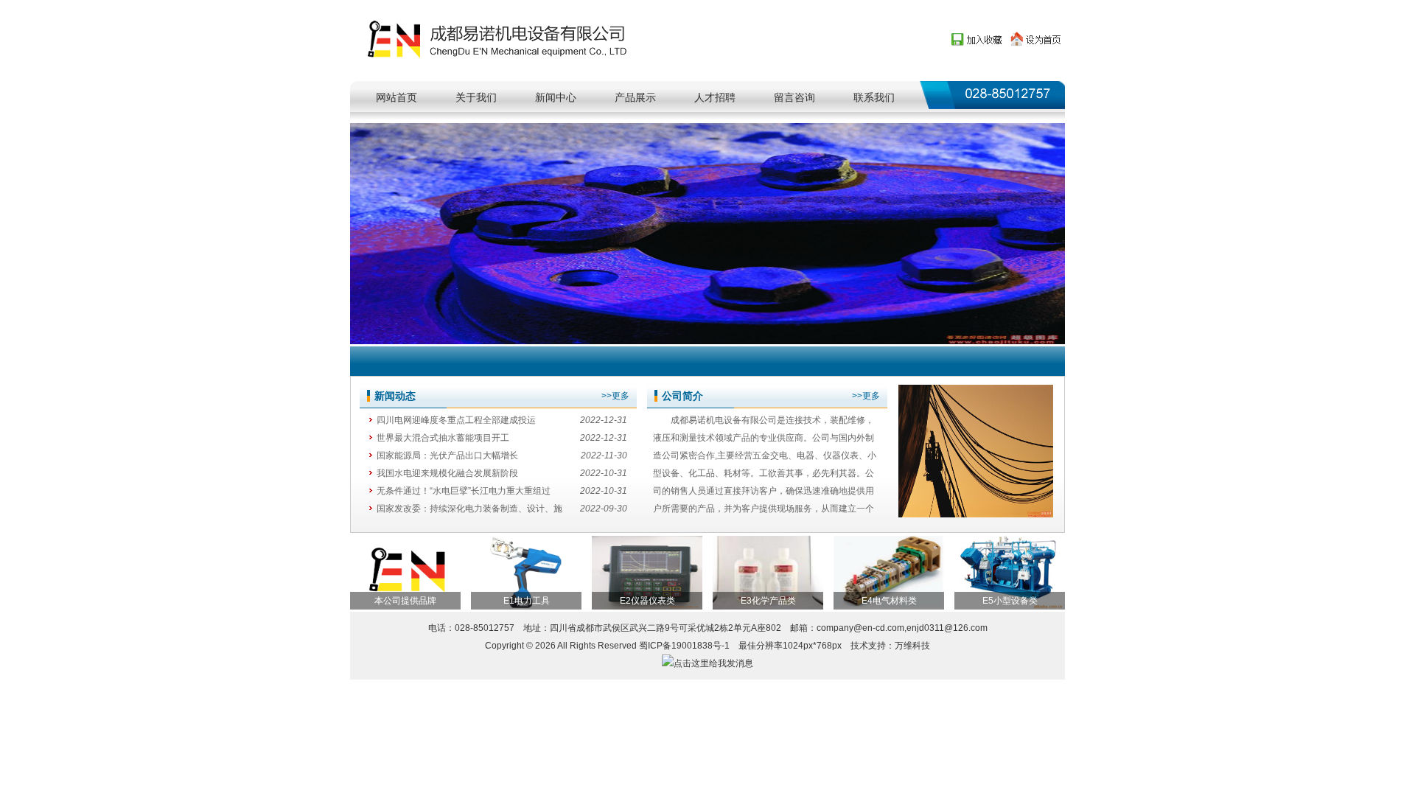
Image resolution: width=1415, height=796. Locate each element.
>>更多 (615, 396)
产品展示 (635, 97)
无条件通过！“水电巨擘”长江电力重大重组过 (464, 491)
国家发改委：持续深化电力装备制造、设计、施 (469, 508)
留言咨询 (794, 97)
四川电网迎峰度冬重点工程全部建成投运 (456, 420)
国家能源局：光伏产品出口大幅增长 (447, 455)
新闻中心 (555, 97)
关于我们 (476, 97)
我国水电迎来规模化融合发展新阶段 (447, 473)
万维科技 (912, 645)
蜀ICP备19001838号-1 (684, 645)
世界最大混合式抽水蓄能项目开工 (443, 438)
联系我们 (874, 97)
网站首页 (396, 97)
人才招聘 (715, 97)
